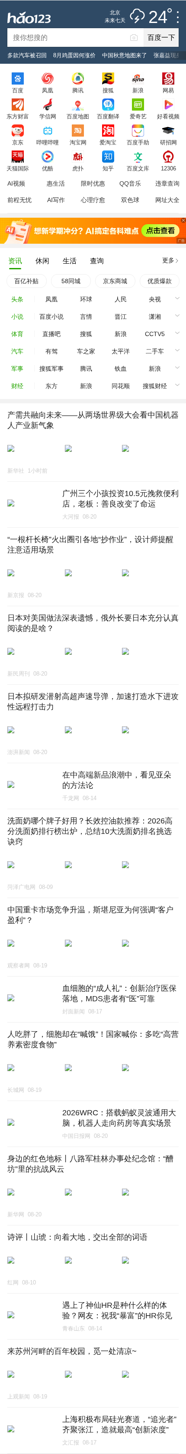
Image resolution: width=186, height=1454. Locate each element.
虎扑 (77, 168)
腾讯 (77, 90)
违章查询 (167, 183)
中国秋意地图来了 (124, 55)
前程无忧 (19, 199)
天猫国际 (17, 168)
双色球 (130, 199)
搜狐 (108, 90)
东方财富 (17, 116)
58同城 (70, 281)
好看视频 (168, 116)
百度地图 (78, 116)
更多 (168, 260)
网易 (168, 90)
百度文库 (138, 168)
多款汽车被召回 (27, 55)
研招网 (168, 142)
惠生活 (56, 183)
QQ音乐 (130, 183)
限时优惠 (93, 183)
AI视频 (16, 183)
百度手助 (138, 142)
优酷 (47, 168)
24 (157, 17)
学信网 (47, 116)
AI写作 (56, 199)
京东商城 (115, 281)
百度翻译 (108, 116)
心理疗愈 (93, 199)
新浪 (138, 90)
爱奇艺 (138, 116)
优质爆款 (160, 281)
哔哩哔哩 (47, 142)
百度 (17, 90)
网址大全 (167, 199)
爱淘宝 (107, 142)
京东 (17, 142)
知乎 (108, 168)
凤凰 (47, 90)
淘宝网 (78, 142)
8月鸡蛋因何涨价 (74, 55)
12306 (168, 168)
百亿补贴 (26, 281)
